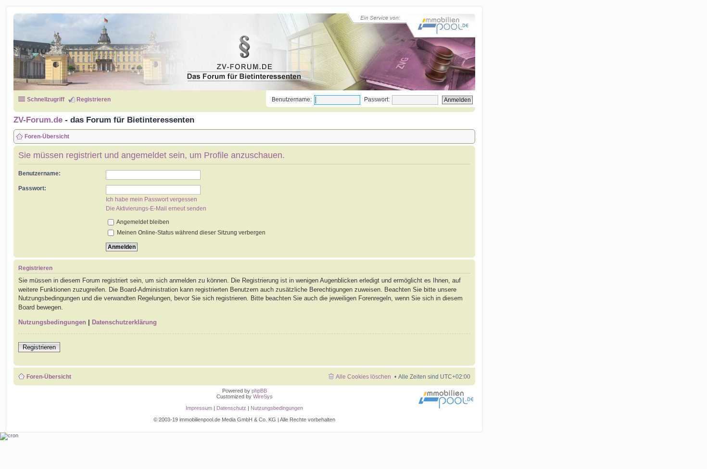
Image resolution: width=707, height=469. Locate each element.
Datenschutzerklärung (124, 322)
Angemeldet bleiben (142, 222)
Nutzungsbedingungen (52, 322)
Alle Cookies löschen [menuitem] (363, 376)
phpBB (259, 391)
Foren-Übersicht (48, 376)
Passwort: (377, 99)
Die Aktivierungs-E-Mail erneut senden (156, 208)
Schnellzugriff (45, 99)
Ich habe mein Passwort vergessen (151, 199)
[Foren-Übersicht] (235, 49)
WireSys (263, 396)
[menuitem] (232, 408)
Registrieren (39, 347)
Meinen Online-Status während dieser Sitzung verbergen (190, 232)
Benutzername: (292, 99)
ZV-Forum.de (38, 119)
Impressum (199, 408)
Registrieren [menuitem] (93, 99)
